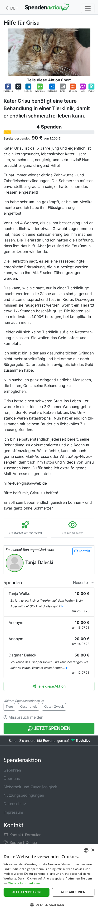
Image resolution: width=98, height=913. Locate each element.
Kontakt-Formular (24, 834)
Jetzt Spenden (51, 728)
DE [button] (13, 8)
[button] (8, 88)
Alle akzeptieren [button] (26, 892)
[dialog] (49, 878)
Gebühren (12, 770)
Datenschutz (15, 803)
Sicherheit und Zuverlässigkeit (31, 786)
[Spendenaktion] (47, 7)
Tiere (9, 706)
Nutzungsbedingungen (24, 795)
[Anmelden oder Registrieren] (6, 8)
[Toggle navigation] (87, 8)
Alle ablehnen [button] (73, 892)
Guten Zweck (54, 706)
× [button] (92, 850)
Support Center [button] (23, 842)
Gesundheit (28, 706)
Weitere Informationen (24, 883)
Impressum (13, 812)
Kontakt (84, 551)
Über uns (12, 778)
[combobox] (86, 850)
